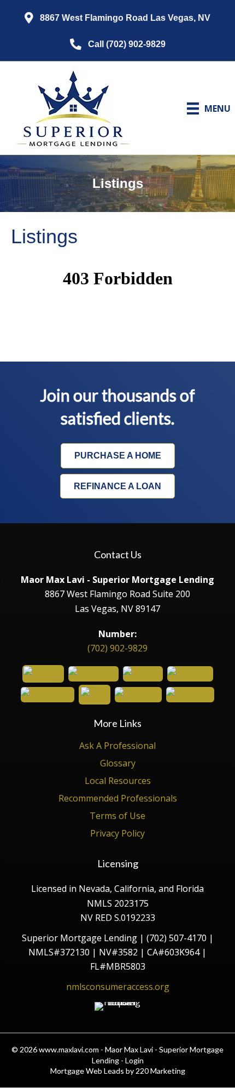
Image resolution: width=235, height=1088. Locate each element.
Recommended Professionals (117, 799)
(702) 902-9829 (117, 648)
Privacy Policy (117, 834)
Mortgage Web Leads (87, 1070)
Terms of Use (117, 816)
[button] (117, 18)
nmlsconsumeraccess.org (117, 987)
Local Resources (118, 781)
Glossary (118, 764)
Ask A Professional (117, 746)
